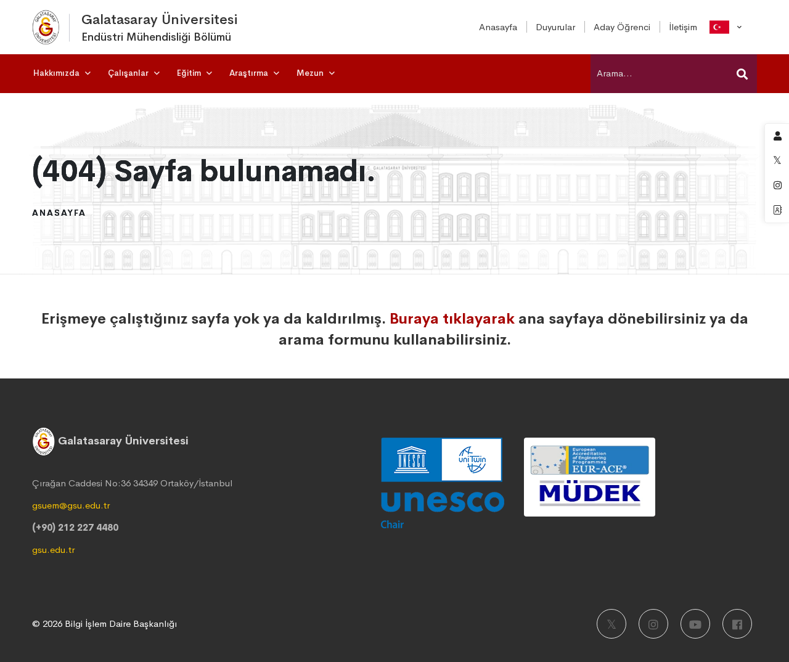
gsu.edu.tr (53, 549)
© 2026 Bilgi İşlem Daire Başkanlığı (104, 623)
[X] (611, 624)
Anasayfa (59, 212)
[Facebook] (737, 624)
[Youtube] (695, 624)
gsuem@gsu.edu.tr (71, 505)
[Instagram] (653, 624)
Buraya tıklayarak (452, 318)
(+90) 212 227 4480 (75, 527)
